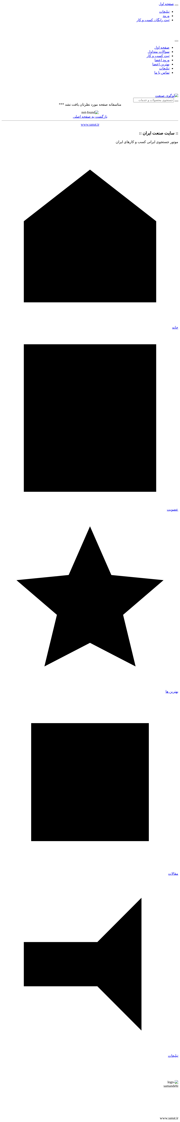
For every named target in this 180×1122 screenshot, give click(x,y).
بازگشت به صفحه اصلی (90, 116)
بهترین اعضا (160, 64)
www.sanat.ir (90, 124)
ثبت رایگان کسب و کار (153, 20)
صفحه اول (161, 47)
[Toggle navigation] (176, 5)
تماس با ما (161, 72)
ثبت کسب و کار (158, 56)
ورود (166, 16)
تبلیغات (164, 11)
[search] (176, 101)
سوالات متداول (158, 51)
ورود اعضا (162, 60)
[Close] (176, 41)
